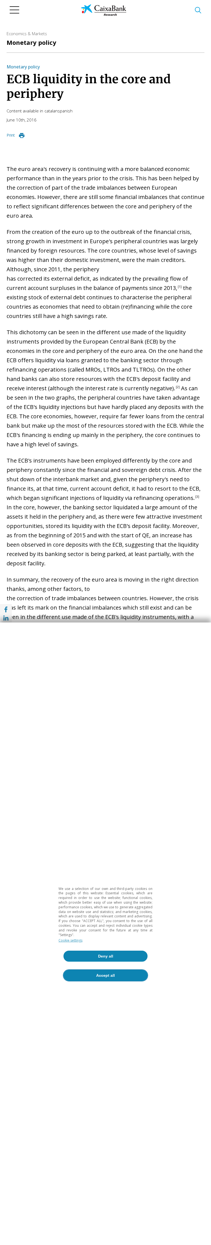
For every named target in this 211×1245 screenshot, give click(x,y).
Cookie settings (70, 940)
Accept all (105, 975)
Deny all (105, 956)
